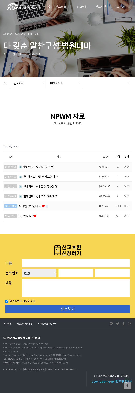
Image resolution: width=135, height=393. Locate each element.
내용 (8, 282)
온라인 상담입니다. (30, 206)
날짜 (127, 156)
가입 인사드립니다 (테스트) (38, 167)
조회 (118, 156)
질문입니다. (26, 216)
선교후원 (100, 6)
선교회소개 (62, 6)
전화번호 (11, 272)
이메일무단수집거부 (47, 323)
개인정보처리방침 (25, 323)
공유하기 (127, 83)
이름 (8, 263)
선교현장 (82, 6)
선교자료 (18, 83)
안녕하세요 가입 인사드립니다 (40, 176)
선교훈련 (119, 6)
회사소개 (7, 323)
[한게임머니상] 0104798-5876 (39, 186)
